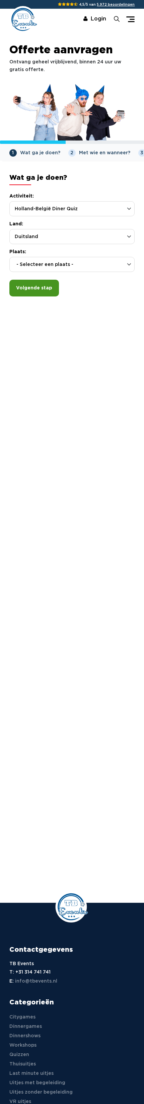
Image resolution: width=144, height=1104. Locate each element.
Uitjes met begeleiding (37, 1083)
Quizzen (19, 1055)
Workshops (23, 1045)
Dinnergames (25, 1027)
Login (98, 18)
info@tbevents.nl (36, 981)
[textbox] (72, 264)
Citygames (22, 1017)
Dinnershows (25, 1036)
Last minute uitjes (31, 1073)
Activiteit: (21, 196)
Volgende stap (34, 288)
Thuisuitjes (22, 1064)
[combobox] (72, 264)
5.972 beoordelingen (116, 4)
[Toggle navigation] (130, 19)
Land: (16, 224)
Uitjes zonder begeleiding (41, 1092)
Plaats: (17, 252)
